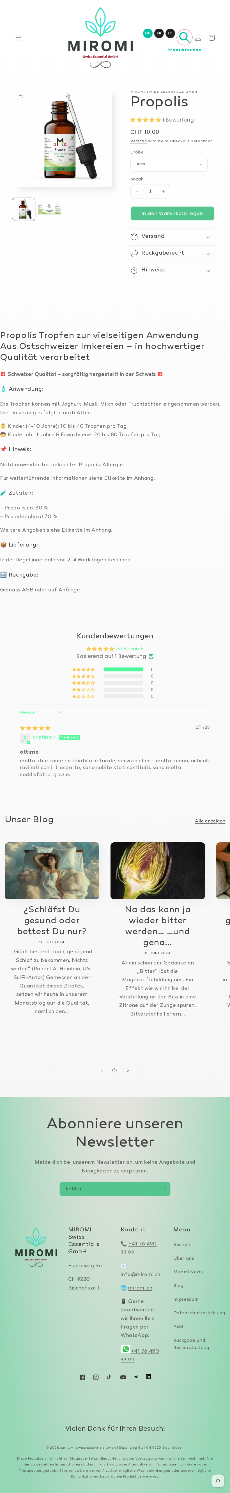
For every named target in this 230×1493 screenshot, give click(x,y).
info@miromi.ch (140, 1275)
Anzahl (137, 179)
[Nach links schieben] (102, 1070)
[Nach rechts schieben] (128, 1070)
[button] (18, 37)
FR (159, 33)
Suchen (181, 1245)
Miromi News (188, 1272)
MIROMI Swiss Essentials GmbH (88, 1448)
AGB (178, 1327)
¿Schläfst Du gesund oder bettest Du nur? (52, 921)
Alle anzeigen (210, 821)
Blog (178, 1286)
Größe (137, 152)
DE (147, 33)
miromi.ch (140, 1288)
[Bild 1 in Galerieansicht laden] (23, 209)
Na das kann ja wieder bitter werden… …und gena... (158, 926)
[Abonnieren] (163, 1189)
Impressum (186, 1299)
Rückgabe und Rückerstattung (191, 1344)
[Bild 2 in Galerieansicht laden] (49, 209)
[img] (35, 728)
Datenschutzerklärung (199, 1313)
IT (170, 33)
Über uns (183, 1258)
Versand (138, 141)
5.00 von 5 (130, 649)
